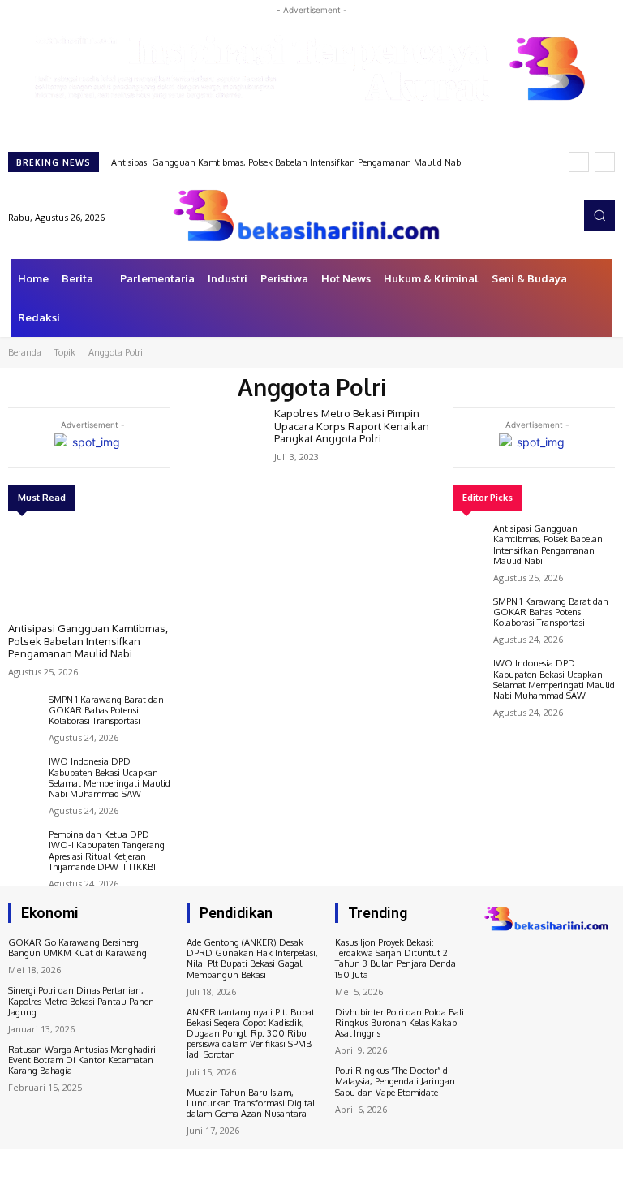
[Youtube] (564, 215)
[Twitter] (542, 215)
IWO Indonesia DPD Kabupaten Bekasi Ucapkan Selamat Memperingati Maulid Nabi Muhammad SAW (109, 778)
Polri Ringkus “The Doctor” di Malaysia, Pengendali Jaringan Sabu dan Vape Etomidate (395, 1081)
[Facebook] (496, 215)
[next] (605, 162)
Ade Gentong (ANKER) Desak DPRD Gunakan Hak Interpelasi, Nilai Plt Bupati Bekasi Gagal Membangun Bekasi (252, 959)
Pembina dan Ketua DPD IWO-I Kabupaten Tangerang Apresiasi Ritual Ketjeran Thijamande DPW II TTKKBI (107, 851)
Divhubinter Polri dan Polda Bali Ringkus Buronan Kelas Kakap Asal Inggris (399, 1022)
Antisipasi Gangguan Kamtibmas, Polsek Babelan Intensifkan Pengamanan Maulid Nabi (287, 162)
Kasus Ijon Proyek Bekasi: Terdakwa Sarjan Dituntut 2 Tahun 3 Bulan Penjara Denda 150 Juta (395, 959)
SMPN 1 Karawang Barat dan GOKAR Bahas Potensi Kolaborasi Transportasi (106, 710)
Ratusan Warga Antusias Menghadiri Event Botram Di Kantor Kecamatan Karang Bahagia (82, 1060)
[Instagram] (519, 215)
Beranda (24, 352)
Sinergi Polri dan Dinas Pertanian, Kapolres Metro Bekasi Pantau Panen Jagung (81, 1001)
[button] (599, 215)
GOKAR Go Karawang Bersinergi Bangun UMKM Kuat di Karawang (77, 948)
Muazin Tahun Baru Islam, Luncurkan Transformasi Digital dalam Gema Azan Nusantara (251, 1103)
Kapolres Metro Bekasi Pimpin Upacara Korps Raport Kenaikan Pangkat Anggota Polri (351, 426)
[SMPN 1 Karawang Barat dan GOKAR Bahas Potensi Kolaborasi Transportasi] (24, 711)
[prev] (579, 162)
